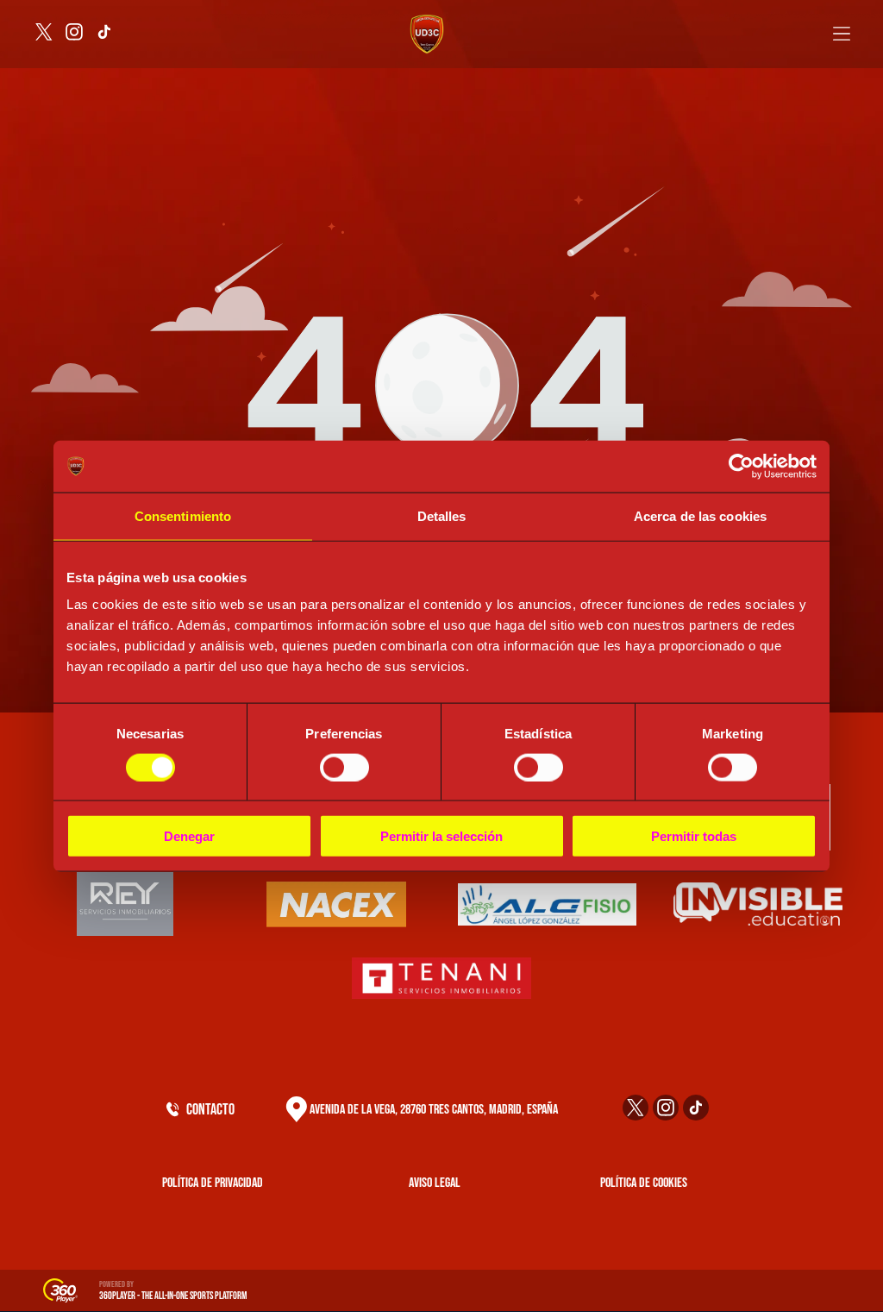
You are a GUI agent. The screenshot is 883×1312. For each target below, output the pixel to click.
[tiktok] (104, 34)
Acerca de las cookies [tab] (700, 515)
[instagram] (74, 34)
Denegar (189, 836)
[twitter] (44, 34)
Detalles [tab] (442, 515)
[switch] (344, 767)
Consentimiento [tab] (183, 515)
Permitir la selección (441, 836)
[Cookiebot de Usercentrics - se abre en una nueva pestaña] (741, 466)
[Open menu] (841, 33)
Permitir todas (693, 836)
